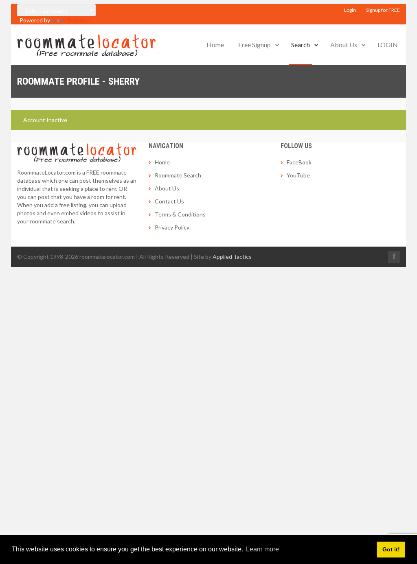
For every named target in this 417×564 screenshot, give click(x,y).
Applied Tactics (232, 256)
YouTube (298, 175)
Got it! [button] (391, 549)
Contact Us (169, 201)
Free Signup (254, 44)
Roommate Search (178, 175)
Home (215, 44)
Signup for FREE (383, 10)
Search (300, 44)
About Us (343, 44)
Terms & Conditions (180, 214)
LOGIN (387, 44)
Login (350, 10)
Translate (78, 20)
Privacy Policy (172, 227)
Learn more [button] (262, 549)
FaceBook (299, 162)
